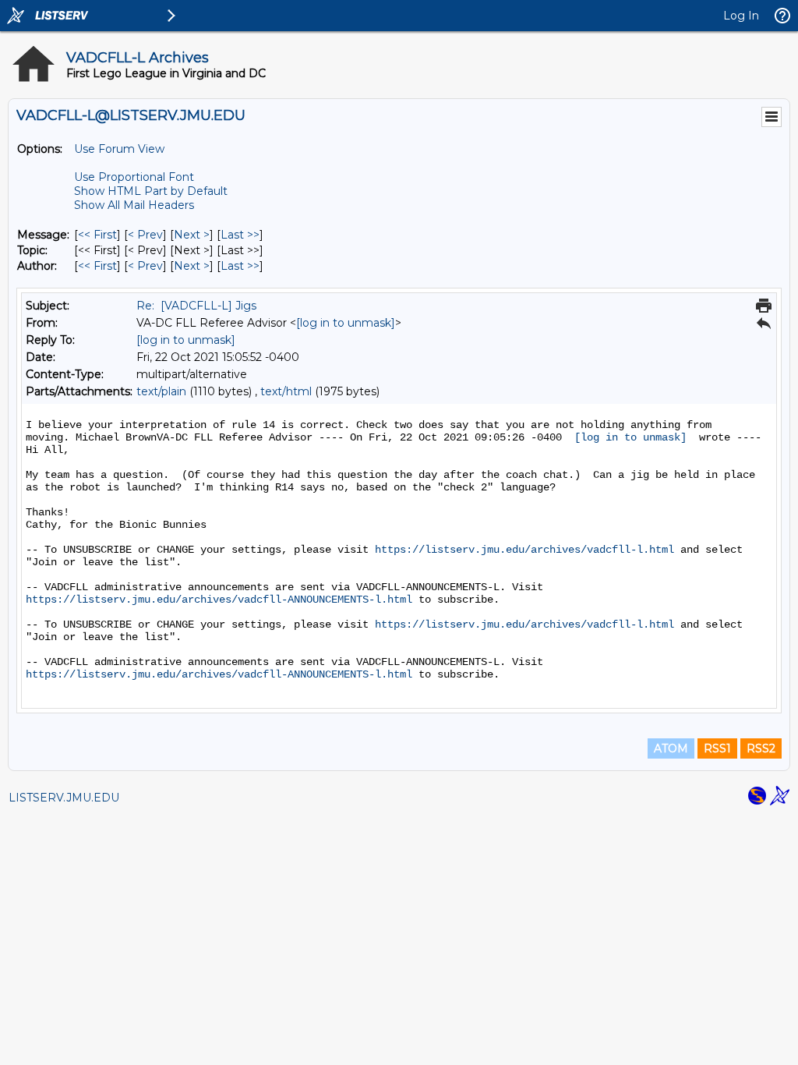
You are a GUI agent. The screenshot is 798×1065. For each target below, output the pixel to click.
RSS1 (717, 748)
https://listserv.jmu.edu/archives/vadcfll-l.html (524, 549)
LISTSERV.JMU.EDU (64, 798)
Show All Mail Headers (134, 205)
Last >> (240, 235)
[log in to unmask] (345, 323)
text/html (286, 391)
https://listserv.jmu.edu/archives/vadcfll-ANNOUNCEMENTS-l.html (219, 599)
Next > (192, 235)
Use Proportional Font (134, 177)
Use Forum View (119, 149)
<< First (97, 235)
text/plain (161, 391)
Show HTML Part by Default (151, 191)
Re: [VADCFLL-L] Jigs (196, 306)
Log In (741, 16)
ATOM (671, 748)
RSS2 (761, 748)
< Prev (145, 235)
